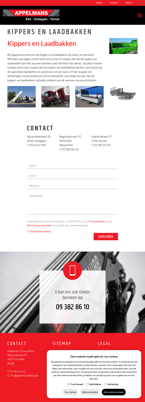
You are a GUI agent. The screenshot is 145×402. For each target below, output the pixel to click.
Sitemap (62, 343)
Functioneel (77, 384)
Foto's (129, 3)
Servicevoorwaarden (39, 225)
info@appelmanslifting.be (24, 375)
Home (99, 3)
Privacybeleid (97, 221)
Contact (114, 3)
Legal (104, 343)
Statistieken (95, 384)
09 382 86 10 (72, 307)
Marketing (112, 384)
